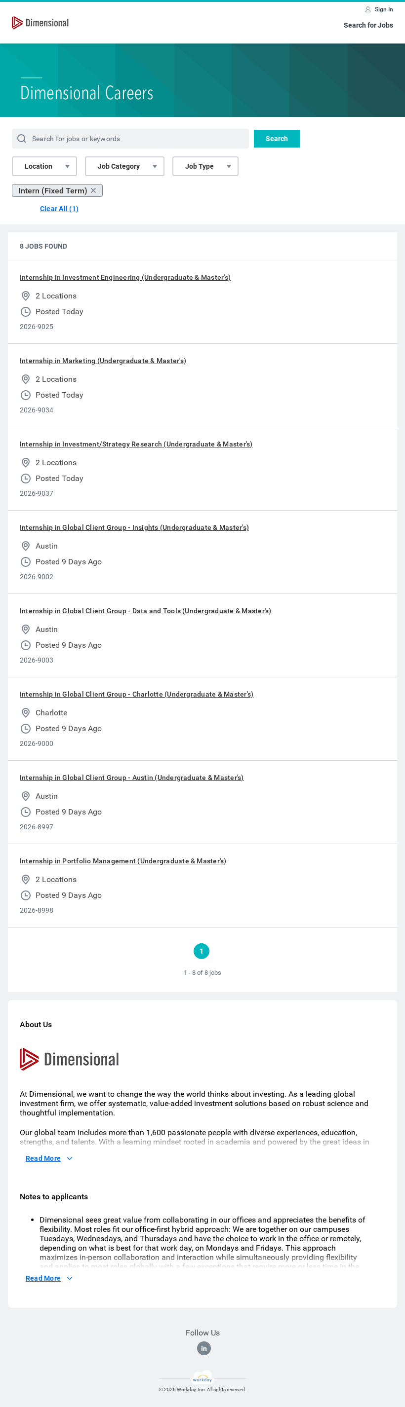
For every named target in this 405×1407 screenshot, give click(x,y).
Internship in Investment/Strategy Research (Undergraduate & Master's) (136, 444)
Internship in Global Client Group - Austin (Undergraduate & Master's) (132, 777)
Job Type (199, 166)
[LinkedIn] (204, 1348)
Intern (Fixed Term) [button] (52, 190)
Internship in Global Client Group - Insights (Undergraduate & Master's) (134, 527)
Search (277, 139)
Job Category (119, 166)
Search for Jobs (368, 25)
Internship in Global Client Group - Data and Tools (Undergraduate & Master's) (145, 611)
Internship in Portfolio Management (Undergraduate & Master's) (123, 861)
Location (38, 166)
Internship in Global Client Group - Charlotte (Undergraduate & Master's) (136, 694)
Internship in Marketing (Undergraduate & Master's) (103, 361)
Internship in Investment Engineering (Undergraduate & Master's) (125, 277)
